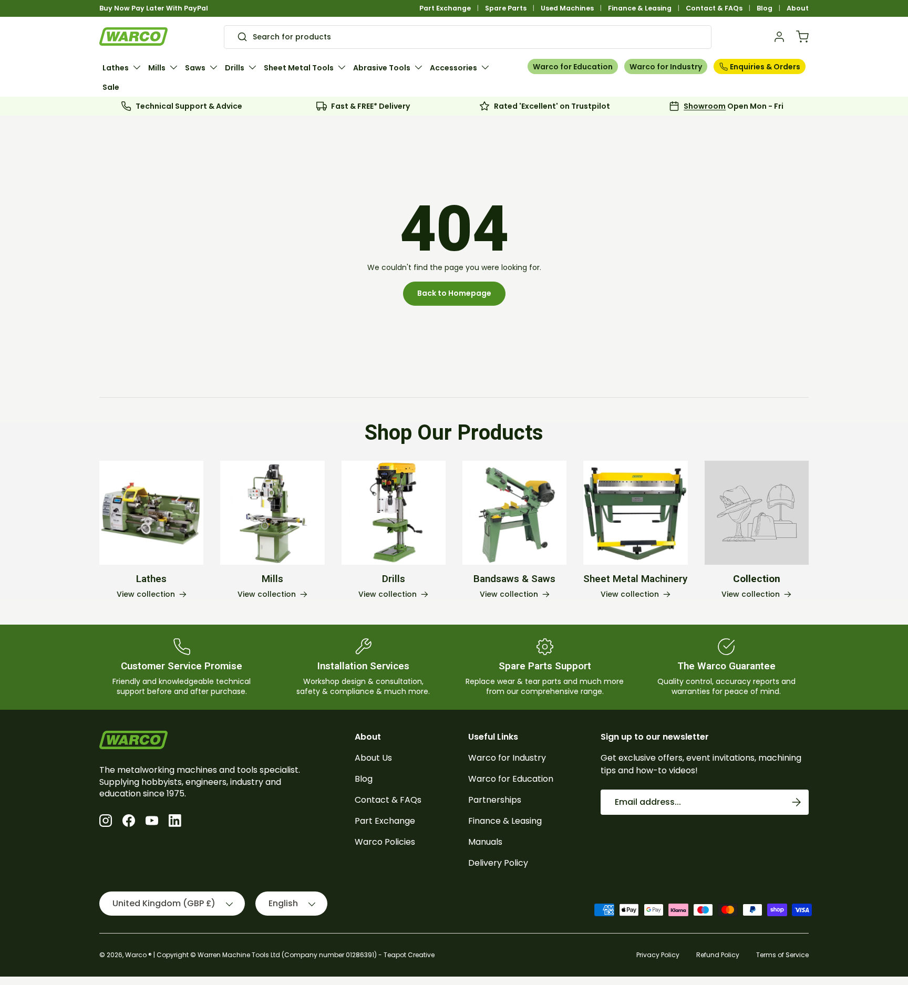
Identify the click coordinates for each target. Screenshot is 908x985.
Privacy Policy (657, 954)
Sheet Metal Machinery (635, 579)
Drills (234, 68)
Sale (110, 87)
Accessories (453, 68)
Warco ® (138, 954)
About (798, 8)
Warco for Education (573, 66)
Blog (764, 8)
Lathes (115, 68)
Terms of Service (782, 954)
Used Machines (567, 8)
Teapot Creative (409, 954)
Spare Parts (506, 8)
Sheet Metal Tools (299, 68)
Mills (157, 68)
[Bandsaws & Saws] (514, 513)
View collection (750, 594)
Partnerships (494, 800)
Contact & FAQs (714, 8)
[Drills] (394, 513)
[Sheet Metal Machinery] (635, 513)
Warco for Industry (666, 66)
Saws (195, 68)
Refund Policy (717, 954)
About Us (373, 758)
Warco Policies (385, 842)
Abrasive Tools (381, 68)
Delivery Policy (498, 863)
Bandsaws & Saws (514, 579)
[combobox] (467, 36)
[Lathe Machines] (151, 513)
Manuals (485, 842)
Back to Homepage (454, 293)
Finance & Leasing (640, 8)
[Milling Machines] (272, 513)
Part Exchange (445, 8)
